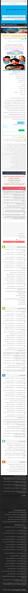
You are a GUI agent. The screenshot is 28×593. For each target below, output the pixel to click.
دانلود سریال (10, 145)
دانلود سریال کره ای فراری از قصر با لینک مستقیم (17, 512)
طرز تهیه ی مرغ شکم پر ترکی (20, 295)
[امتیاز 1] (20, 137)
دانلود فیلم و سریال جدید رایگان (20, 155)
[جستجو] (4, 24)
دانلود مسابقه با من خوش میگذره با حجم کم (18, 158)
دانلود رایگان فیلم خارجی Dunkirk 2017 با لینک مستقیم (15, 274)
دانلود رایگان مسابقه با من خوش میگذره (19, 145)
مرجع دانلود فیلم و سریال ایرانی (20, 168)
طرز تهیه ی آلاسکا (22, 297)
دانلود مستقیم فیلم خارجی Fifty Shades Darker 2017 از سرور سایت (14, 539)
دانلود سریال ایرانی (22, 146)
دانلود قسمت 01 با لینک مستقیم (18, 124)
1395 (11, 35)
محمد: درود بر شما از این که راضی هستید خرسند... (16, 471)
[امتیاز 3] (22, 137)
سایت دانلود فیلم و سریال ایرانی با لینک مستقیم (18, 166)
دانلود (21, 44)
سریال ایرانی (7, 139)
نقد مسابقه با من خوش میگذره (10, 168)
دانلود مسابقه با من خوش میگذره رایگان (19, 163)
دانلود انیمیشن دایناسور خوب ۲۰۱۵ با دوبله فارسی (16, 445)
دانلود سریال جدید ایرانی (8, 146)
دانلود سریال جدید (16, 146)
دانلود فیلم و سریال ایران (21, 148)
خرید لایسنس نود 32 (23, 503)
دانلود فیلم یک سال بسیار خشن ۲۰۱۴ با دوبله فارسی (16, 457)
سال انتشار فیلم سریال (18, 35)
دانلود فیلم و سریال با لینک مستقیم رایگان (19, 153)
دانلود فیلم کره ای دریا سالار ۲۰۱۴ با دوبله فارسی (16, 447)
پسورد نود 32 (24, 500)
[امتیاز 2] (21, 137)
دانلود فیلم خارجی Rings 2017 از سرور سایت (17, 272)
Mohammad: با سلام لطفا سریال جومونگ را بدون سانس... (15, 469)
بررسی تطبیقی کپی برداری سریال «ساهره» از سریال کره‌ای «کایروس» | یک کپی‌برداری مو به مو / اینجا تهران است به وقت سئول (15, 211)
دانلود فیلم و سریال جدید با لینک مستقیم (9, 154)
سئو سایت (25, 505)
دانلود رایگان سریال (18, 144)
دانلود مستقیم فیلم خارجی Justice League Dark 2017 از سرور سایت (14, 571)
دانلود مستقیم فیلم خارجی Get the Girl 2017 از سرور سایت (15, 341)
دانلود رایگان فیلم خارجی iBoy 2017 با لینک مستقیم (16, 281)
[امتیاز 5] (24, 137)
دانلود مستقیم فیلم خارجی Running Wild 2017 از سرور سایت (14, 270)
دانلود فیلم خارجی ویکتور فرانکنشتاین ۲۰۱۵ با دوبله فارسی (15, 453)
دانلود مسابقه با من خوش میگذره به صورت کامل (17, 162)
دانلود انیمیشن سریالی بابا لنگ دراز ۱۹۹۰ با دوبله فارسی (15, 443)
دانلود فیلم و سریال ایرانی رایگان (10, 149)
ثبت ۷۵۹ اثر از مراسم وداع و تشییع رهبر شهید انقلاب (16, 205)
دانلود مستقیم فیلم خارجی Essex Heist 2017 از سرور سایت (15, 278)
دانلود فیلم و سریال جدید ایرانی (20, 154)
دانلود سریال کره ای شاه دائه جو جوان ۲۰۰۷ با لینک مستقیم (15, 514)
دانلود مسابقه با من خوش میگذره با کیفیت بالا (18, 159)
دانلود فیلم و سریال (19, 139)
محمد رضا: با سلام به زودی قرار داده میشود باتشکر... (16, 464)
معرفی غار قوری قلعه (21, 293)
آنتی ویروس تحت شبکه (14, 508)
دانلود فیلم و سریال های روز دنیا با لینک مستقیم (18, 157)
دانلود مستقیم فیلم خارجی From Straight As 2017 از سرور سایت (14, 323)
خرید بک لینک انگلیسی (23, 497)
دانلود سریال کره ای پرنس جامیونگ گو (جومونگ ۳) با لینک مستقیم (14, 521)
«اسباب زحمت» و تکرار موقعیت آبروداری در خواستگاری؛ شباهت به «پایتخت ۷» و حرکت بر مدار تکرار (14, 356)
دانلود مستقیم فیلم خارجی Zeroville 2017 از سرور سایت (15, 263)
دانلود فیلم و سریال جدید (8, 153)
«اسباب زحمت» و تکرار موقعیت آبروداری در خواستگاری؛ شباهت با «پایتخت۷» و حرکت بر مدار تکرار (14, 358)
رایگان (25, 506)
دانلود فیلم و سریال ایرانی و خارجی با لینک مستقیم (17, 150)
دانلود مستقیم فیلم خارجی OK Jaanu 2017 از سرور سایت (15, 252)
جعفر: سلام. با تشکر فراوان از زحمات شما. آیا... (17, 466)
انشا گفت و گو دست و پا (21, 300)
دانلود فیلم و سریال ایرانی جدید (20, 149)
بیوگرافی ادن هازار (22, 302)
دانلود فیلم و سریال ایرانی (13, 148)
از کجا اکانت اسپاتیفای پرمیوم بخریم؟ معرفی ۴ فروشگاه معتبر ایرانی (13, 214)
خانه (23, 35)
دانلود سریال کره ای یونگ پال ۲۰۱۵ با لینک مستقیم (17, 519)
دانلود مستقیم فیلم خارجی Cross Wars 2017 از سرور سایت (15, 257)
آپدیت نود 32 (24, 498)
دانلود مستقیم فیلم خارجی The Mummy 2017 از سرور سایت (14, 265)
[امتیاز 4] (23, 137)
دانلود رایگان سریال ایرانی (10, 144)
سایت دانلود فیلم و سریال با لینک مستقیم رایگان (18, 167)
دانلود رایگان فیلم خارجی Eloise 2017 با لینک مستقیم (16, 276)
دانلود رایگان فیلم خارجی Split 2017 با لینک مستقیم (16, 286)
